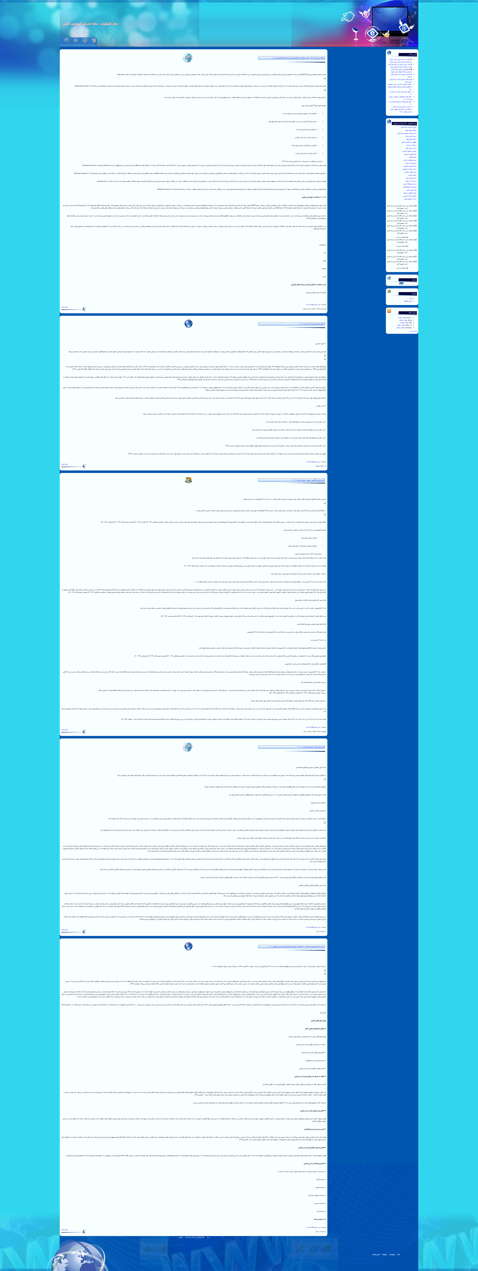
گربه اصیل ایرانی (411, 190)
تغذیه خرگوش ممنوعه (410, 193)
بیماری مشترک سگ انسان (409, 127)
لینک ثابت (309, 304)
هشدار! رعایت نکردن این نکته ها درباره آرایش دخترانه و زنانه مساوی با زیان (400, 65)
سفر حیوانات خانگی (411, 172)
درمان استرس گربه (411, 136)
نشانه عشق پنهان (411, 139)
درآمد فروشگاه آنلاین (410, 184)
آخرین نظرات (376, 1254)
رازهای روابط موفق (411, 130)
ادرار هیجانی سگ (411, 178)
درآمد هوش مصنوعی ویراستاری (407, 133)
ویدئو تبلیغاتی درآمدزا (410, 160)
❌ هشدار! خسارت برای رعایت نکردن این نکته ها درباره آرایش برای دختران (400, 60)
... (184, 1237)
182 (181, 1237)
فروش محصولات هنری (410, 151)
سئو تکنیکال (413, 157)
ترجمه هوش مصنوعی (410, 166)
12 (186, 1237)
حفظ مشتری (413, 175)
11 (188, 1237)
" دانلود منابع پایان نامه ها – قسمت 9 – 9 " (312, 324)
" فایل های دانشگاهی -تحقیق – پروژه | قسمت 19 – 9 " (308, 480)
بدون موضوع (408, 301)
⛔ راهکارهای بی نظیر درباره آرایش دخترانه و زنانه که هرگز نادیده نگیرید (401, 70)
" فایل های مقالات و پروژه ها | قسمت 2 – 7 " (311, 747)
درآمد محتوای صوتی (410, 199)
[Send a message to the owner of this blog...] (85, 40)
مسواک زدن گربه (411, 145)
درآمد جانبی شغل (411, 148)
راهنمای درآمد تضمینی (410, 196)
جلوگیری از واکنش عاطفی (409, 142)
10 (191, 1237)
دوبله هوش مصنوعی (410, 154)
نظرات (399, 318)
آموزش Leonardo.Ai (410, 187)
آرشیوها (384, 1254)
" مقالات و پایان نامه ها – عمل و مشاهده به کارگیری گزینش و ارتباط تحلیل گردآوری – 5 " (400, 87)
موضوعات (392, 1254)
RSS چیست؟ (413, 331)
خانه (398, 1254)
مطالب (404, 318)
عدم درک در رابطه (411, 181)
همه (411, 298)
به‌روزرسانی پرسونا (411, 163)
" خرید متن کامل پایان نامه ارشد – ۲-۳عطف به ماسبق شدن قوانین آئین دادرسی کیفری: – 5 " (401, 109)
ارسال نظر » (64, 307)
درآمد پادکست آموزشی (409, 169)
